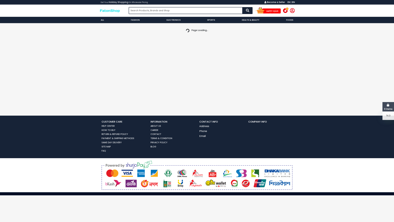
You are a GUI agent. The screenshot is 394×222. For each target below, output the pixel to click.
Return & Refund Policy (115, 134)
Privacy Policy (159, 142)
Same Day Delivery (112, 142)
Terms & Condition (161, 138)
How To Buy (108, 130)
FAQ (104, 151)
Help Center (108, 126)
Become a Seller (276, 2)
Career (154, 130)
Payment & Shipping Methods (118, 138)
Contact (156, 134)
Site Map (106, 146)
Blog (153, 146)
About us (156, 126)
